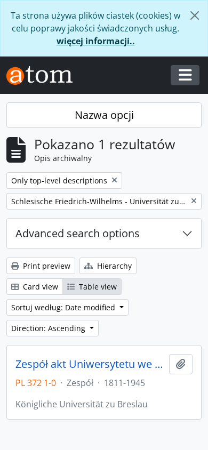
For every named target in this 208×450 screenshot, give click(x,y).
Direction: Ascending (49, 328)
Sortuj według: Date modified (64, 307)
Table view (97, 287)
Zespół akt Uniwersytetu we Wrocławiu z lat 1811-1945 (90, 364)
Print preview (45, 266)
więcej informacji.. (96, 41)
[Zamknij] (194, 15)
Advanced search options (77, 233)
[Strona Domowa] (43, 75)
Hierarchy (113, 266)
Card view (39, 287)
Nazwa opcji (104, 115)
